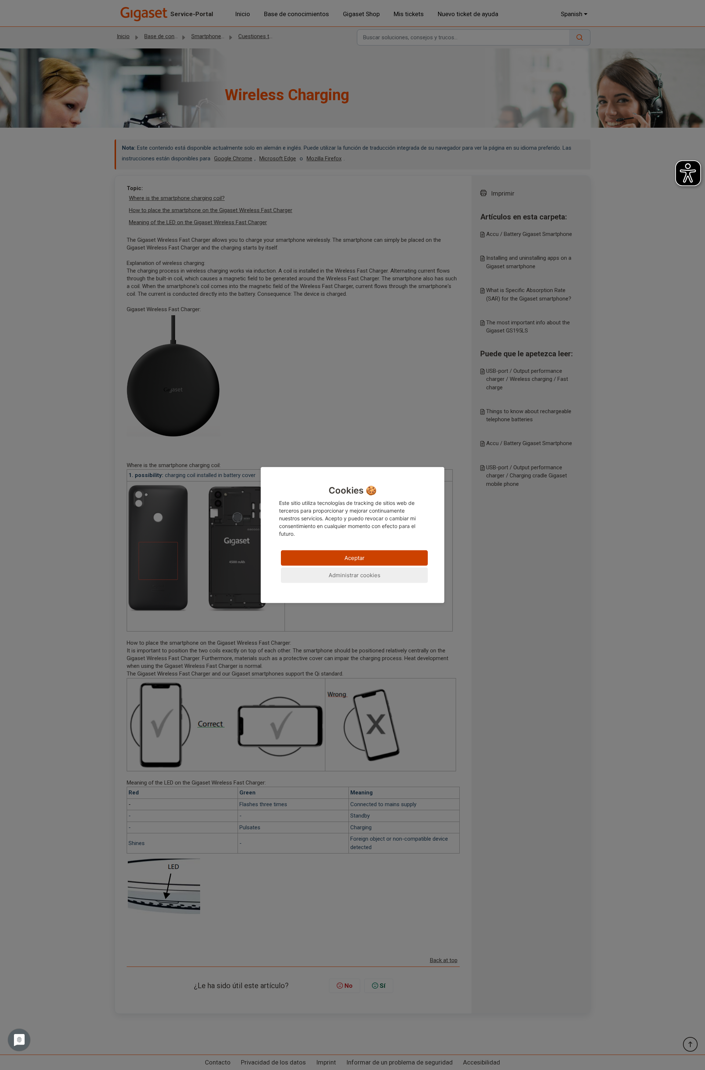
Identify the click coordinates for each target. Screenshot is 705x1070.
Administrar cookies (354, 574)
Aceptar (354, 557)
